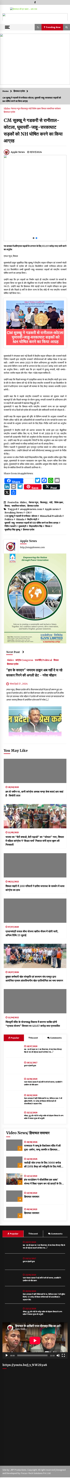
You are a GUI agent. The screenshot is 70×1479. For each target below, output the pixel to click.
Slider (7, 108)
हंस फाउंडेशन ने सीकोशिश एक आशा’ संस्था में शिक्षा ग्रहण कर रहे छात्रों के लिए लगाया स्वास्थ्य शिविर (43, 1181)
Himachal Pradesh (51, 516)
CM (28, 512)
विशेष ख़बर (36, 108)
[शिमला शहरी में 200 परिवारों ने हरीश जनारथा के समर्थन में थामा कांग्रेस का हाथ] (35, 865)
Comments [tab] (56, 1037)
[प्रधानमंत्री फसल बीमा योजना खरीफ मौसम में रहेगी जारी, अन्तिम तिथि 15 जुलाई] (35, 910)
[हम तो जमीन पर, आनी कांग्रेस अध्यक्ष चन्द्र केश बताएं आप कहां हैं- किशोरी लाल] (35, 771)
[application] (35, 1340)
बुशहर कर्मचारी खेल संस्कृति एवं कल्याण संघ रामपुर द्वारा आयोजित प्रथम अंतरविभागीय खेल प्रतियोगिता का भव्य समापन (34, 978)
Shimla (20, 519)
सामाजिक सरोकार (54, 108)
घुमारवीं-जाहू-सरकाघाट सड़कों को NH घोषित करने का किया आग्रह (31, 522)
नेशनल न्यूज (16, 108)
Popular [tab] (14, 1037)
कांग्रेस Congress (24, 660)
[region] (35, 17)
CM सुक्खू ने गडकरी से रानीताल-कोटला (21, 516)
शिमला (44, 108)
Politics (9, 519)
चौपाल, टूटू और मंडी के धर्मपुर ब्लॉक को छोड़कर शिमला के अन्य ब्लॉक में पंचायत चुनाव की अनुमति (43, 1116)
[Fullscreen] (63, 1355)
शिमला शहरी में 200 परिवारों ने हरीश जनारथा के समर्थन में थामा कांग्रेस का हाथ (35, 888)
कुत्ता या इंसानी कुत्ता (30, 1065)
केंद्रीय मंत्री (32, 519)
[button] (6, 17)
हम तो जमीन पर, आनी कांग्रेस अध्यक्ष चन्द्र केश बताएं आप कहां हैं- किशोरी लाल (34, 793)
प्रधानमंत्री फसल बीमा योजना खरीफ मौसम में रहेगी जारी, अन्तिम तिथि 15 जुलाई (32, 933)
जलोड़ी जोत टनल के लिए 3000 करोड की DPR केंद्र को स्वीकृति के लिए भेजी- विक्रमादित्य (43, 1164)
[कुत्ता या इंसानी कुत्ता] (14, 1065)
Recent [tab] (34, 1037)
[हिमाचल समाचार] (14, 1196)
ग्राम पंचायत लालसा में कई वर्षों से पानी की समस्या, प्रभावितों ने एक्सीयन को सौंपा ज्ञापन (43, 1083)
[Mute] (58, 1355)
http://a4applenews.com (32, 547)
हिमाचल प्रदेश (9, 111)
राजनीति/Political (43, 660)
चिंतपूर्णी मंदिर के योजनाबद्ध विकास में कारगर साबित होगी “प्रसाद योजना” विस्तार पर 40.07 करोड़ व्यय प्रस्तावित (33, 1023)
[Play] (6, 1355)
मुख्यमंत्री (22, 526)
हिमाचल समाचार (31, 1196)
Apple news (52, 509)
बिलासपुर (25, 108)
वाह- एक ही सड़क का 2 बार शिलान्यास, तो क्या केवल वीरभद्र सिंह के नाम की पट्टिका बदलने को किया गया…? (43, 1050)
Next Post (13, 652)
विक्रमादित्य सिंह (35, 526)
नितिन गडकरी (10, 526)
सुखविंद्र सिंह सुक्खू (12, 529)
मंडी (30, 108)
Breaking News (14, 512)
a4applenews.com (31, 509)
